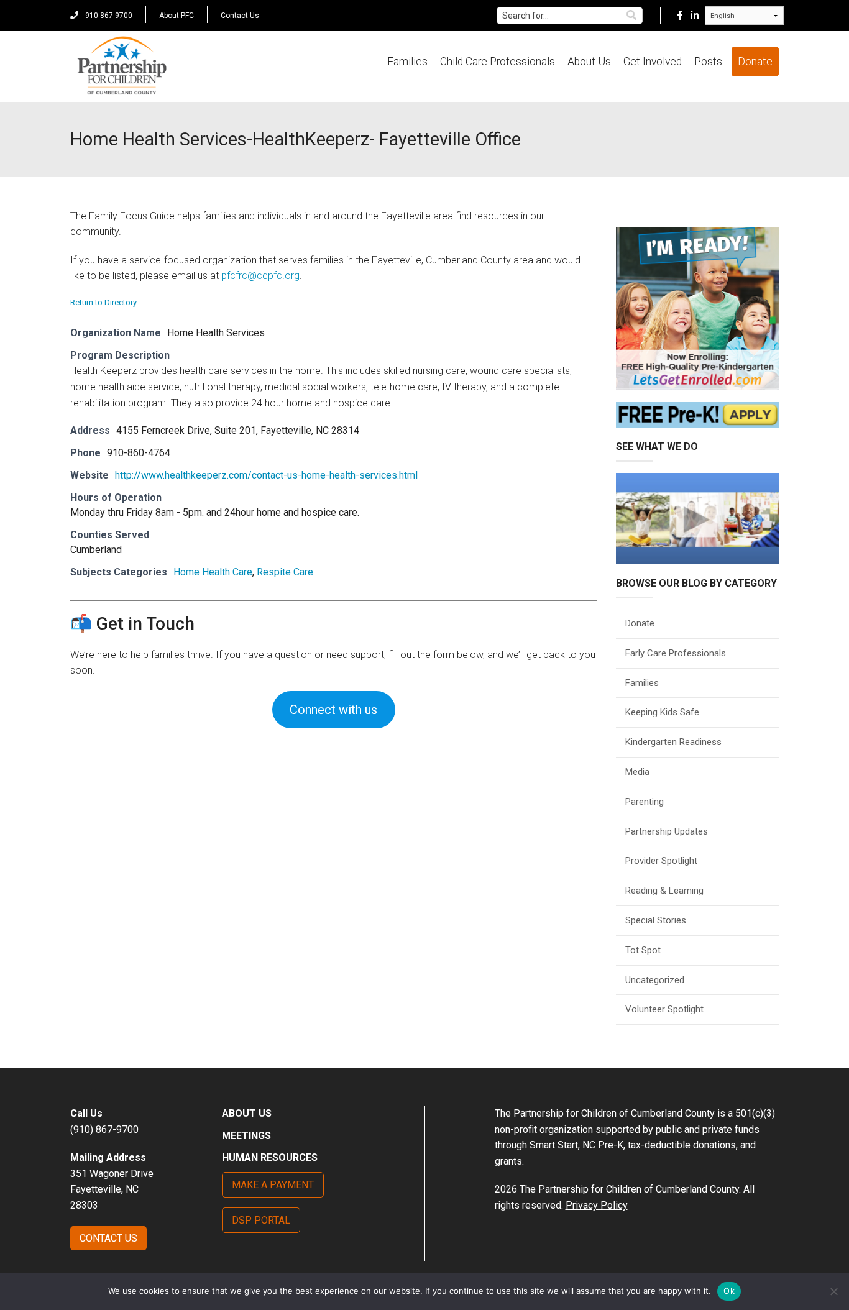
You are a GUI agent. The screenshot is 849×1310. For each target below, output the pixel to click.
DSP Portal (261, 1220)
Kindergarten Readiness (673, 742)
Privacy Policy (597, 1205)
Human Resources (270, 1157)
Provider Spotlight (661, 860)
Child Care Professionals (497, 61)
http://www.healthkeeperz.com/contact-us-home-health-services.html (266, 475)
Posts (708, 61)
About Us (589, 61)
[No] (833, 1291)
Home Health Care (212, 572)
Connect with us (333, 709)
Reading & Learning (664, 890)
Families (407, 61)
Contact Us (240, 15)
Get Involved (652, 61)
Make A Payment (273, 1185)
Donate (755, 61)
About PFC (176, 15)
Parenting (644, 801)
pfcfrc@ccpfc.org (260, 276)
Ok (729, 1291)
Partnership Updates (666, 831)
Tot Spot (643, 950)
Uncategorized (654, 980)
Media (637, 771)
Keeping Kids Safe (662, 712)
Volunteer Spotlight (664, 1009)
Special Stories (655, 920)
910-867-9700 (107, 15)
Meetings (246, 1136)
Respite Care (285, 572)
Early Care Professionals (675, 653)
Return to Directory (103, 302)
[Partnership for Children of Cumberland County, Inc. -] (121, 66)
